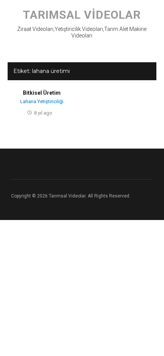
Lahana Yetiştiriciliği (41, 101)
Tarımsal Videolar (82, 14)
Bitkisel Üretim (42, 93)
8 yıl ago (43, 113)
